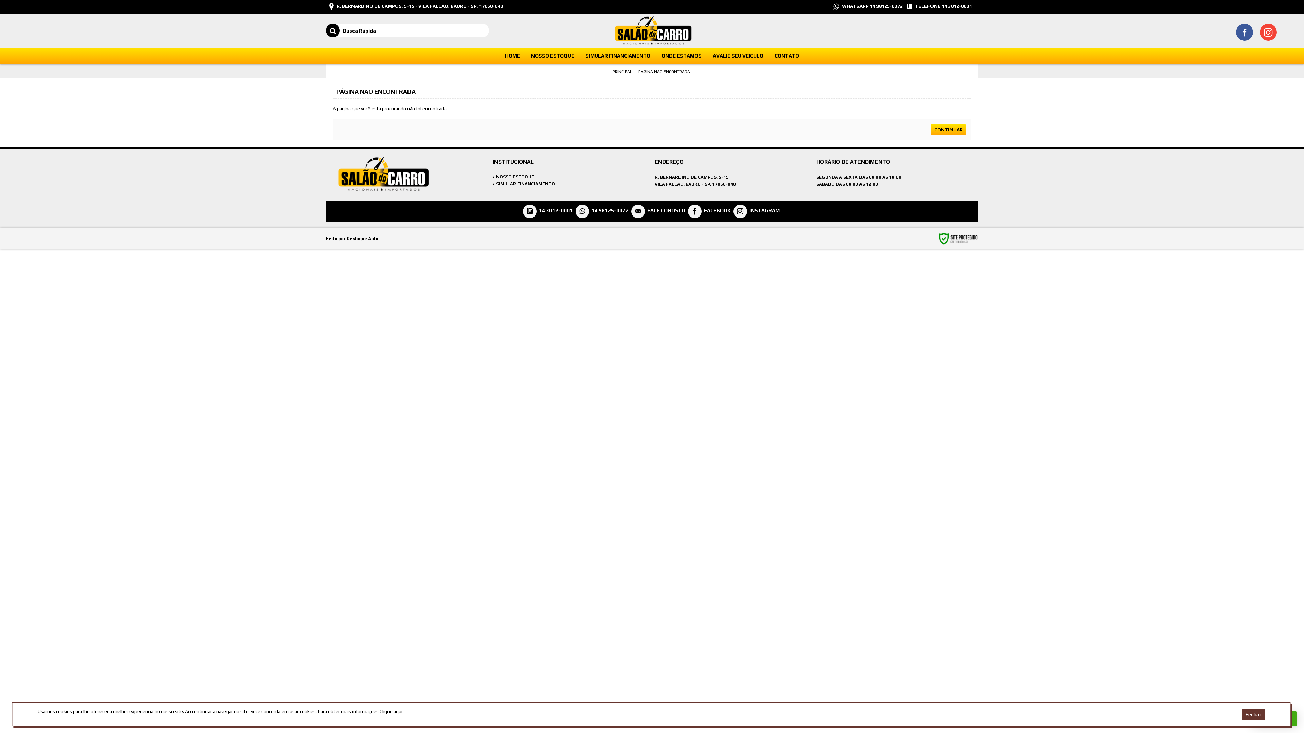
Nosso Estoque (515, 177)
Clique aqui (391, 711)
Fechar (1253, 714)
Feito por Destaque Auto (352, 239)
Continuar (948, 129)
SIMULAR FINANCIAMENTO (525, 183)
